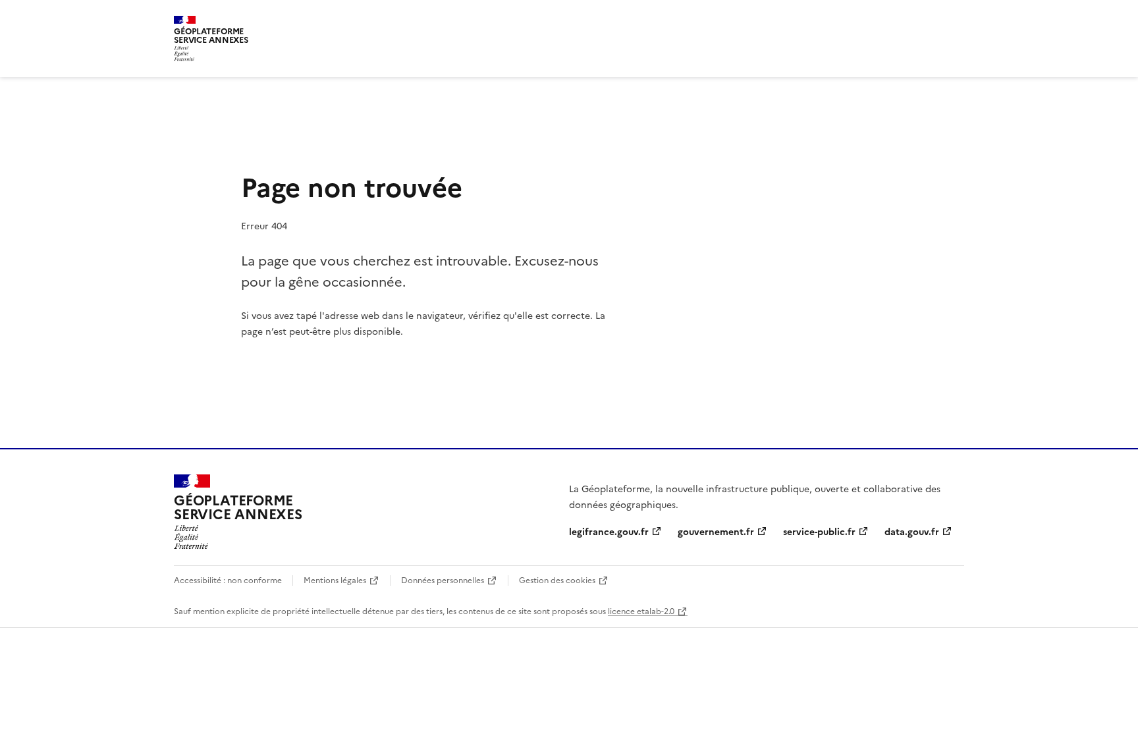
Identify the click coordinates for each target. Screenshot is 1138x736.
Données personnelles (442, 579)
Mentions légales (335, 579)
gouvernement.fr (716, 531)
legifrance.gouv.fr (609, 531)
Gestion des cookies (557, 579)
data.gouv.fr (911, 531)
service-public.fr (819, 531)
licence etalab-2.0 (641, 610)
